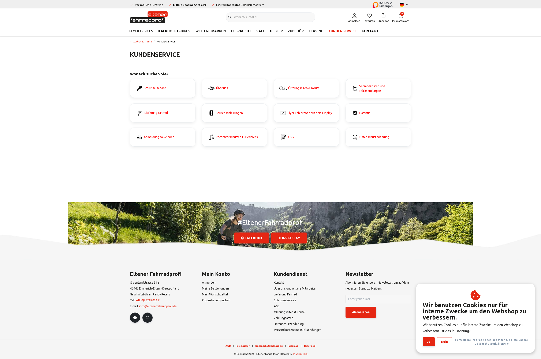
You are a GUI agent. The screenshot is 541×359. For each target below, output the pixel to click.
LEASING (316, 31)
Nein (444, 341)
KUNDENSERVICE (342, 31)
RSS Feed (310, 345)
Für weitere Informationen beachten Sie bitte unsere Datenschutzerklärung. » (491, 342)
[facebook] (135, 318)
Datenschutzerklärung (269, 345)
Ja (428, 341)
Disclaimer (243, 345)
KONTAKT (370, 31)
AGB (228, 345)
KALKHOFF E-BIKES (174, 31)
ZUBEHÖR (296, 31)
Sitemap (293, 345)
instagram (291, 238)
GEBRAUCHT (241, 31)
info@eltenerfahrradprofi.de (158, 306)
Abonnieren (361, 312)
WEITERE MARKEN (210, 31)
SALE (260, 31)
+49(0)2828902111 (148, 300)
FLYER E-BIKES (141, 31)
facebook (253, 238)
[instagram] (147, 318)
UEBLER (276, 31)
